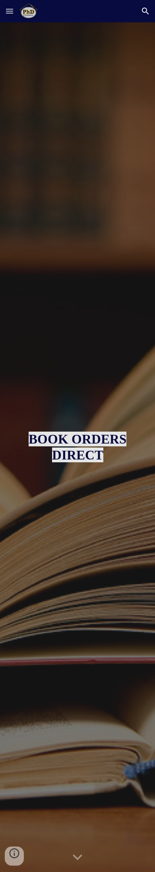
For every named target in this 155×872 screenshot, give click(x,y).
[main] (77, 447)
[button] (9, 11)
